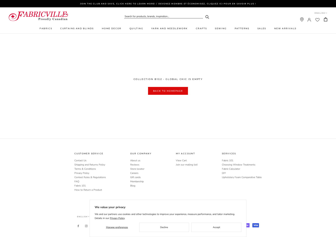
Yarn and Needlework (169, 28)
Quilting (136, 28)
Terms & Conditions (85, 169)
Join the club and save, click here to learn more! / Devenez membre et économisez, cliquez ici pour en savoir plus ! (168, 3)
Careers (134, 173)
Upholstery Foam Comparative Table (242, 177)
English (320, 13)
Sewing (220, 28)
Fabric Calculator (231, 169)
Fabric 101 (80, 185)
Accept (216, 227)
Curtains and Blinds (77, 28)
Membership (137, 181)
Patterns (242, 28)
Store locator (137, 169)
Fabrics (46, 28)
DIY (224, 173)
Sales (261, 28)
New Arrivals (285, 28)
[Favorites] (317, 19)
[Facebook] (78, 226)
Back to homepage (168, 91)
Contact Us (80, 160)
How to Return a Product (88, 190)
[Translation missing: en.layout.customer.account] (309, 19)
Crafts (201, 28)
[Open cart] (325, 19)
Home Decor (111, 28)
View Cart (181, 160)
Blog (132, 185)
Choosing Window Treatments (238, 164)
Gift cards (135, 177)
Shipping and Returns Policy (89, 164)
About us (135, 160)
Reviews (134, 164)
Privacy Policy (81, 173)
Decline (164, 227)
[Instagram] (86, 226)
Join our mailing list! (187, 164)
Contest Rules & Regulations (90, 177)
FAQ (76, 181)
